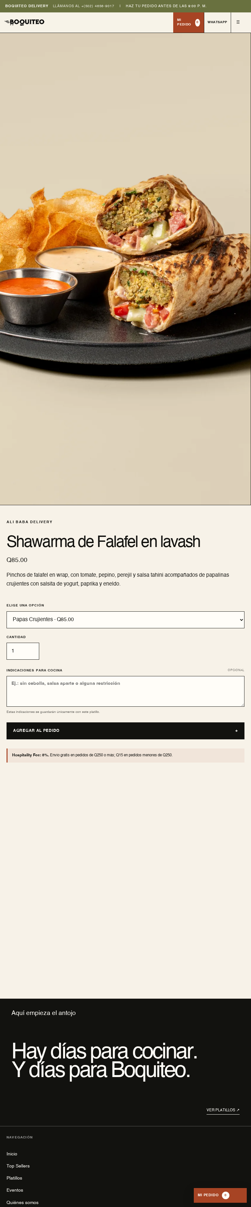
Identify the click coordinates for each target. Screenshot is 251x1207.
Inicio (12, 1154)
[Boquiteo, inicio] (86, 22)
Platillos (14, 1178)
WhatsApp (217, 22)
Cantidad (16, 637)
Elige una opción (25, 605)
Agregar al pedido (125, 731)
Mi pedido (188, 22)
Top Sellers (18, 1166)
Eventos (15, 1190)
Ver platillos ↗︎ (223, 1110)
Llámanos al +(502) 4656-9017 (83, 6)
